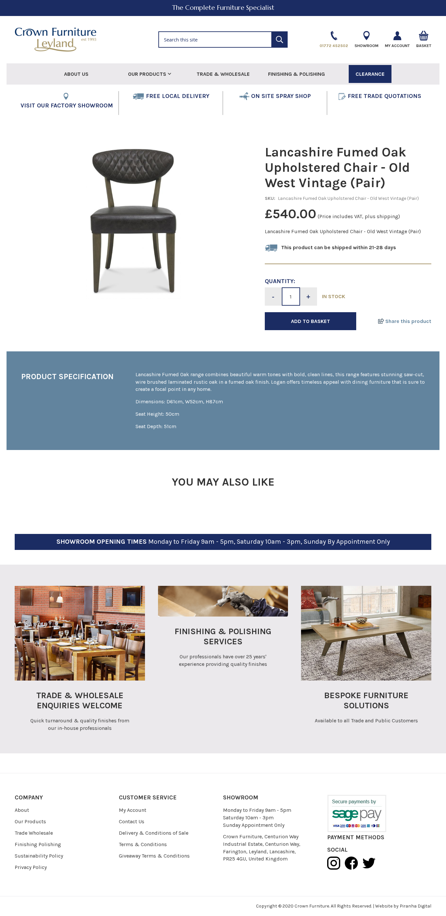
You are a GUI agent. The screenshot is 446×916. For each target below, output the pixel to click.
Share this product (407, 321)
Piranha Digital (415, 906)
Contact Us (131, 821)
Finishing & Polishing (296, 74)
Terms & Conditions (143, 844)
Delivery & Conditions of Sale (153, 833)
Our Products (30, 821)
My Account (132, 810)
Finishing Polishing (38, 844)
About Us (76, 74)
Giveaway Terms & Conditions (154, 856)
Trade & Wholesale (223, 74)
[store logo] (55, 40)
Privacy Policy (31, 867)
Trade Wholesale (34, 833)
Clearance (370, 74)
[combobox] (222, 39)
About (22, 810)
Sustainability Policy (39, 856)
